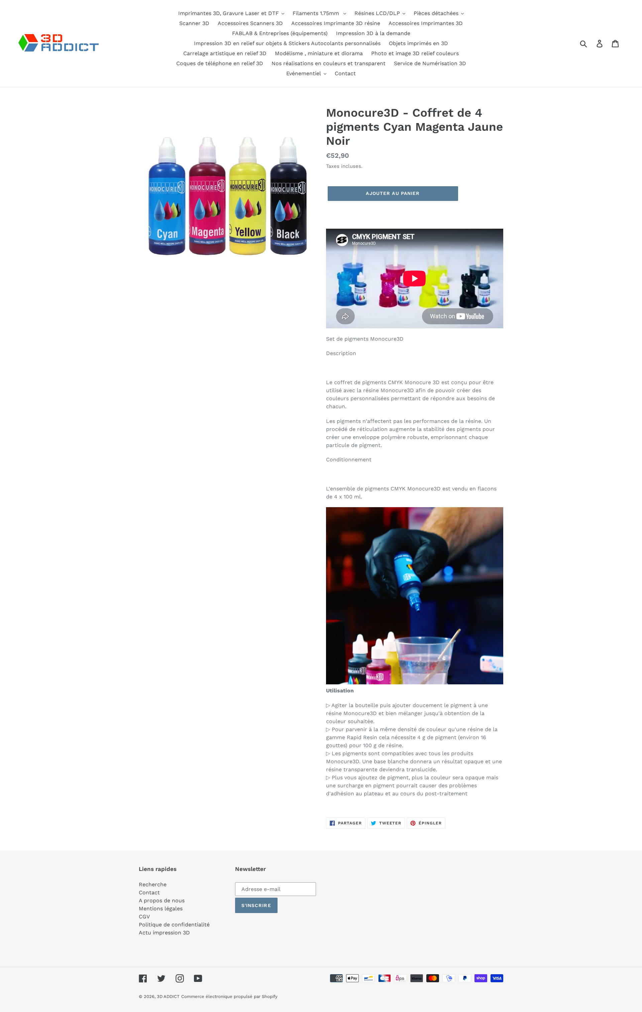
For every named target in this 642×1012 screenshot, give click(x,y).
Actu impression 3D (164, 932)
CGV (144, 916)
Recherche (153, 884)
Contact (149, 892)
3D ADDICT (168, 996)
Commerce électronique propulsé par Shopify (229, 996)
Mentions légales (161, 908)
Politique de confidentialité (174, 924)
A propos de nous (162, 900)
